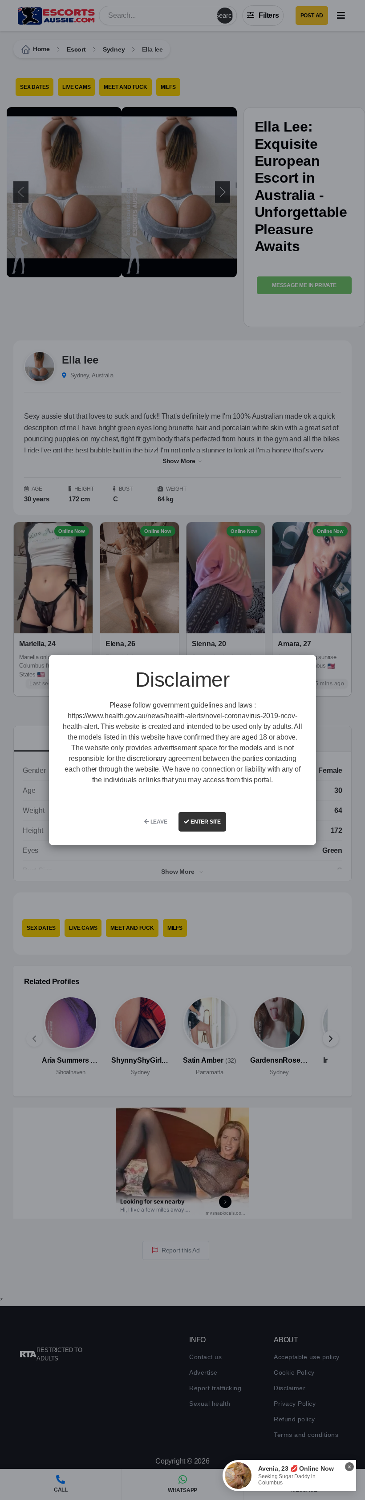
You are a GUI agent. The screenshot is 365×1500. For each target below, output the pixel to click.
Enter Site (205, 822)
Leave (158, 822)
